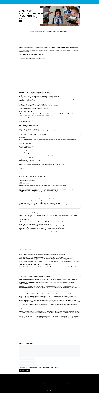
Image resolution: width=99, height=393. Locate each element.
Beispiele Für (22, 2)
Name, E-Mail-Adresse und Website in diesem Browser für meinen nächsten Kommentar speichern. (39, 367)
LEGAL (55, 383)
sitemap (35, 383)
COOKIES (44, 383)
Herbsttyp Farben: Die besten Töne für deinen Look (28, 340)
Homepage (31, 31)
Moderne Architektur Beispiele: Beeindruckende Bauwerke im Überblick (31, 339)
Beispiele (36, 31)
